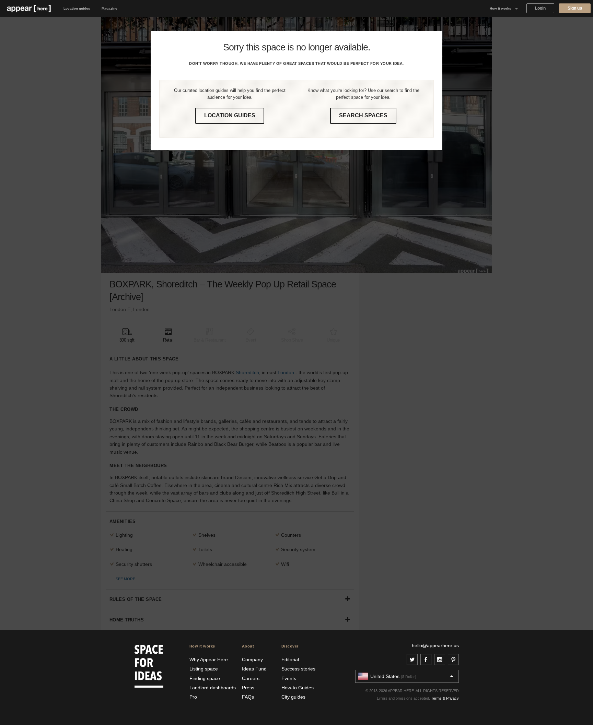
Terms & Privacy (445, 698)
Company (252, 659)
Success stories (298, 668)
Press (248, 687)
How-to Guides (297, 687)
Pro (193, 697)
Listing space (203, 668)
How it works (500, 8)
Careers (250, 678)
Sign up (575, 8)
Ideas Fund (254, 668)
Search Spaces (363, 115)
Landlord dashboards (212, 687)
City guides (293, 697)
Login (540, 8)
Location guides (76, 8)
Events (288, 678)
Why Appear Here (208, 659)
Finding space (204, 678)
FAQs (248, 697)
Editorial (290, 659)
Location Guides (229, 115)
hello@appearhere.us (435, 645)
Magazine (109, 8)
